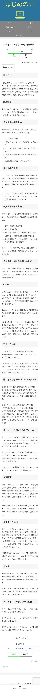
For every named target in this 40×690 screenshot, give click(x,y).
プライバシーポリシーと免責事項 (20, 683)
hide (11, 67)
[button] (26, 55)
